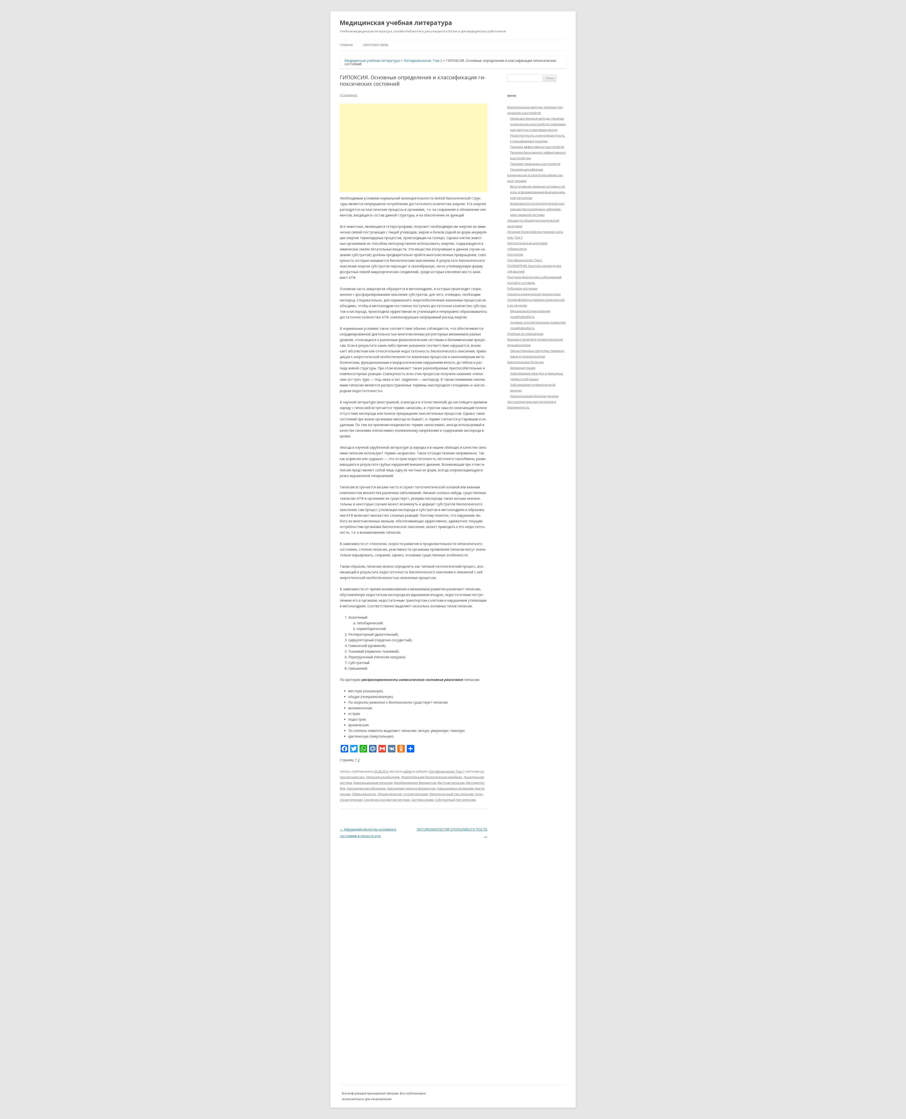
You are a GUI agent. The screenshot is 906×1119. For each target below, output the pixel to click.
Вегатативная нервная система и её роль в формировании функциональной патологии (538, 192)
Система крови (422, 800)
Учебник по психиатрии (525, 334)
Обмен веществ (364, 794)
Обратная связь (376, 45)
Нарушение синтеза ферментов (411, 788)
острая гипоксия (415, 794)
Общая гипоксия (389, 794)
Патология (515, 254)
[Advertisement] (413, 148)
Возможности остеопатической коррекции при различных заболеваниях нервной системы (537, 209)
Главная (346, 45)
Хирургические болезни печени (534, 396)
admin (407, 771)
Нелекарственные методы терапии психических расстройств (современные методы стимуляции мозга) (538, 124)
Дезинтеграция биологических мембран (431, 777)
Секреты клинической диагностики (534, 294)
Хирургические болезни (525, 362)
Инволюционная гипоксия (373, 783)
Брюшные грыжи (522, 368)
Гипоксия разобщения (382, 777)
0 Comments (348, 95)
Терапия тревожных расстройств (535, 164)
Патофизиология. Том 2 (422, 60)
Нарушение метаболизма (366, 788)
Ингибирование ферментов (415, 783)
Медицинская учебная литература (396, 22)
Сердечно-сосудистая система (387, 800)
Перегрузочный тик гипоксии (451, 794)
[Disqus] (413, 898)
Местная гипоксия (451, 783)
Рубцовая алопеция (522, 288)
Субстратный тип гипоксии (455, 800)
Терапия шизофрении (526, 169)
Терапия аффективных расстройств (537, 147)
